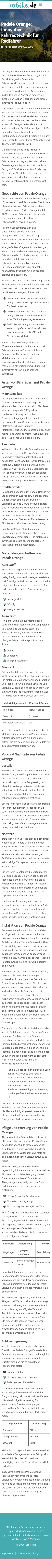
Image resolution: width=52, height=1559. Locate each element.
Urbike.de (30, 1544)
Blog (35, 1553)
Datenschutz (23, 1553)
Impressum (8, 1553)
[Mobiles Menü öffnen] (40, 4)
